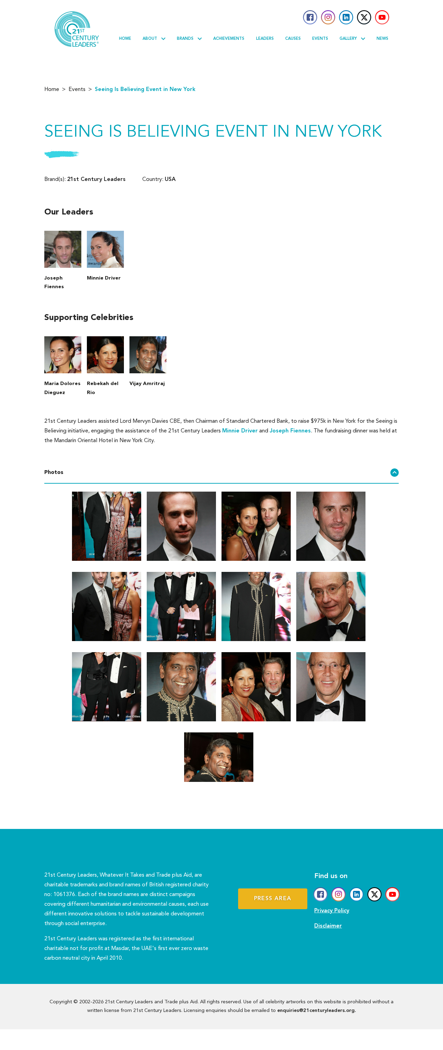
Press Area (272, 899)
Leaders (265, 39)
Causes (293, 39)
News (382, 39)
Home (125, 39)
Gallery (348, 39)
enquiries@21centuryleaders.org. (316, 1010)
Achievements (228, 39)
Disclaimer (328, 926)
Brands (185, 39)
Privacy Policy (331, 911)
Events (320, 39)
